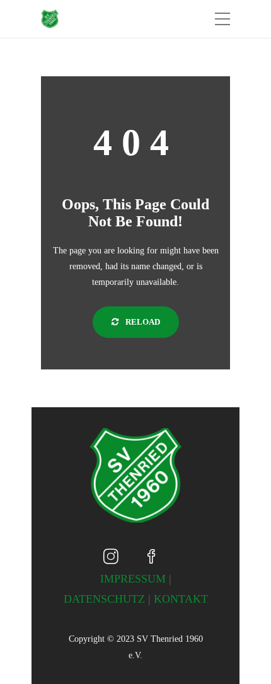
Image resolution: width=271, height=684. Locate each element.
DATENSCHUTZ (104, 599)
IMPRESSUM (133, 578)
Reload (142, 322)
